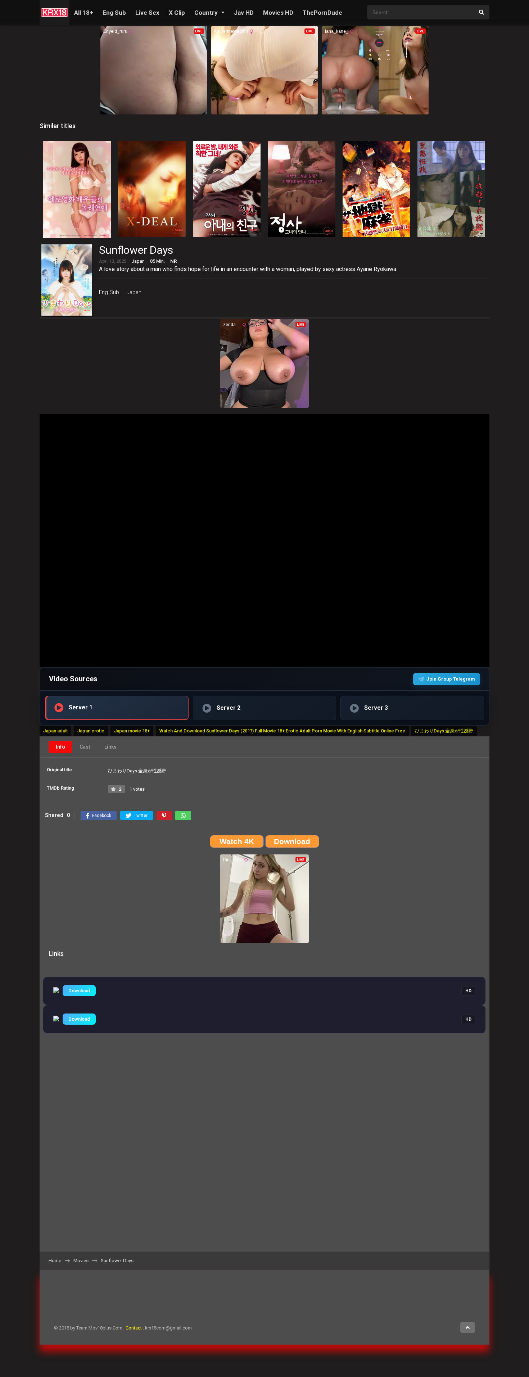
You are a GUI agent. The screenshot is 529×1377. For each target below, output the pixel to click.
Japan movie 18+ (132, 730)
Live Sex (147, 12)
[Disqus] (264, 1151)
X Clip (177, 12)
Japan (134, 292)
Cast (85, 747)
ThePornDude (322, 12)
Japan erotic (90, 730)
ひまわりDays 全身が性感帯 (444, 730)
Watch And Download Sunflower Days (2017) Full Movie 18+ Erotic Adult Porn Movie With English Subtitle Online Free (282, 730)
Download (79, 990)
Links (110, 747)
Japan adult (55, 730)
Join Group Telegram (450, 679)
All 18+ (83, 12)
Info (60, 747)
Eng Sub (114, 12)
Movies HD (278, 12)
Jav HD (244, 12)
